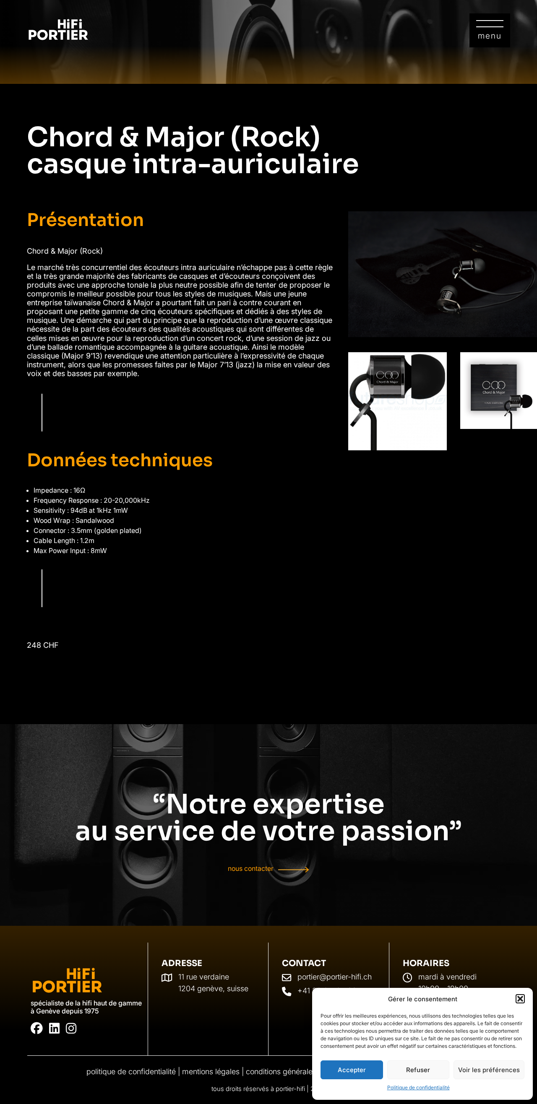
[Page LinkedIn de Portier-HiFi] (54, 1028)
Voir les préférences (489, 1070)
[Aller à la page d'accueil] (67, 981)
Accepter (352, 1070)
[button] (520, 999)
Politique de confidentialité (418, 1087)
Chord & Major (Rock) (65, 251)
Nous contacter (251, 869)
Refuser (418, 1070)
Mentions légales (211, 1071)
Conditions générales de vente (297, 1071)
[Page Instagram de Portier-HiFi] (71, 1028)
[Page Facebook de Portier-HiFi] (37, 1028)
